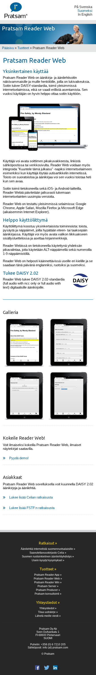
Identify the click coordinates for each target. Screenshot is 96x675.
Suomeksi (84, 10)
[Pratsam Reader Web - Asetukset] (69, 396)
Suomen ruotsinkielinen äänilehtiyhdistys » (48, 556)
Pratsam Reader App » (48, 574)
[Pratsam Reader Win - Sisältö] (69, 342)
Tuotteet (23, 48)
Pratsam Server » (48, 586)
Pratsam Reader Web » (48, 578)
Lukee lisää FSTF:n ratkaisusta (31, 508)
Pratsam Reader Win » (48, 582)
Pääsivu (8, 48)
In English (85, 14)
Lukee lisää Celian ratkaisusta (31, 497)
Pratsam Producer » (48, 590)
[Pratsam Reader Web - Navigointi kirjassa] (24, 342)
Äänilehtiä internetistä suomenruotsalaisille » (48, 548)
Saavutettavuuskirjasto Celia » (47, 552)
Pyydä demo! (19, 458)
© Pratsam (48, 653)
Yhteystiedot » (47, 608)
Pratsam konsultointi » (48, 593)
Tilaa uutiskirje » (48, 612)
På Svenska (83, 7)
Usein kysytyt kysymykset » (48, 560)
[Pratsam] (14, 10)
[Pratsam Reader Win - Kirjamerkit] (24, 396)
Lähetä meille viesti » (48, 615)
